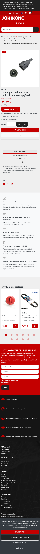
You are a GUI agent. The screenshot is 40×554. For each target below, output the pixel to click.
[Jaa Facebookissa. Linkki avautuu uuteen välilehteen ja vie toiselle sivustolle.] (5, 184)
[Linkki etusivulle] (13, 18)
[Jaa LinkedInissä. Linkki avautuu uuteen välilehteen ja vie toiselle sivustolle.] (13, 184)
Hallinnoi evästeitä (20, 543)
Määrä (3, 124)
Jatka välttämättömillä (20, 537)
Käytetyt (4, 485)
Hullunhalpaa (5, 487)
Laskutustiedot (6, 505)
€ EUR (17, 12)
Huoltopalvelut (5, 497)
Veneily (3, 476)
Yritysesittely (5, 501)
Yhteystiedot (5, 503)
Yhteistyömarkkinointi (8, 507)
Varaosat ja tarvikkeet (8, 483)
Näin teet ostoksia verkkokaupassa (12, 517)
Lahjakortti (4, 489)
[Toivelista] (26, 12)
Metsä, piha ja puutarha (8, 481)
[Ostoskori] (30, 12)
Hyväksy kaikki (20, 532)
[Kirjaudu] (10, 12)
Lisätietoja (20, 548)
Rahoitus (4, 499)
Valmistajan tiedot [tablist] (20, 155)
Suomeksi (6, 383)
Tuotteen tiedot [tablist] (20, 151)
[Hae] (36, 29)
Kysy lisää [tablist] (20, 162)
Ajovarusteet (5, 479)
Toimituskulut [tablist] (20, 159)
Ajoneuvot (4, 474)
